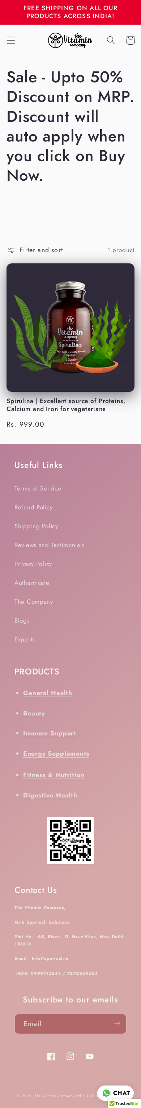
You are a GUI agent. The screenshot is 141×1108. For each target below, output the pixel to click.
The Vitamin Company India (60, 1096)
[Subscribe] (116, 1024)
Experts (24, 639)
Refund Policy (33, 507)
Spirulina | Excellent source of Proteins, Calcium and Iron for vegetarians (66, 405)
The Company (33, 601)
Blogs (22, 620)
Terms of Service (37, 488)
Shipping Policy (36, 526)
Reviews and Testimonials (49, 545)
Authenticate (32, 582)
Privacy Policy (33, 563)
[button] (11, 40)
